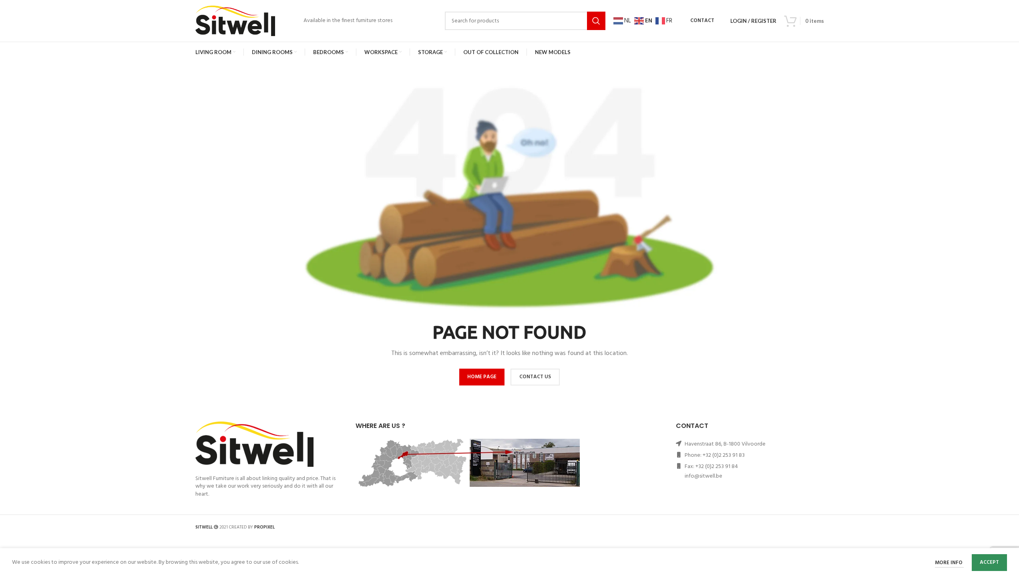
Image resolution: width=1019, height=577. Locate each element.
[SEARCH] (596, 21)
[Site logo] (235, 21)
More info (949, 563)
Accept (989, 562)
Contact (702, 20)
